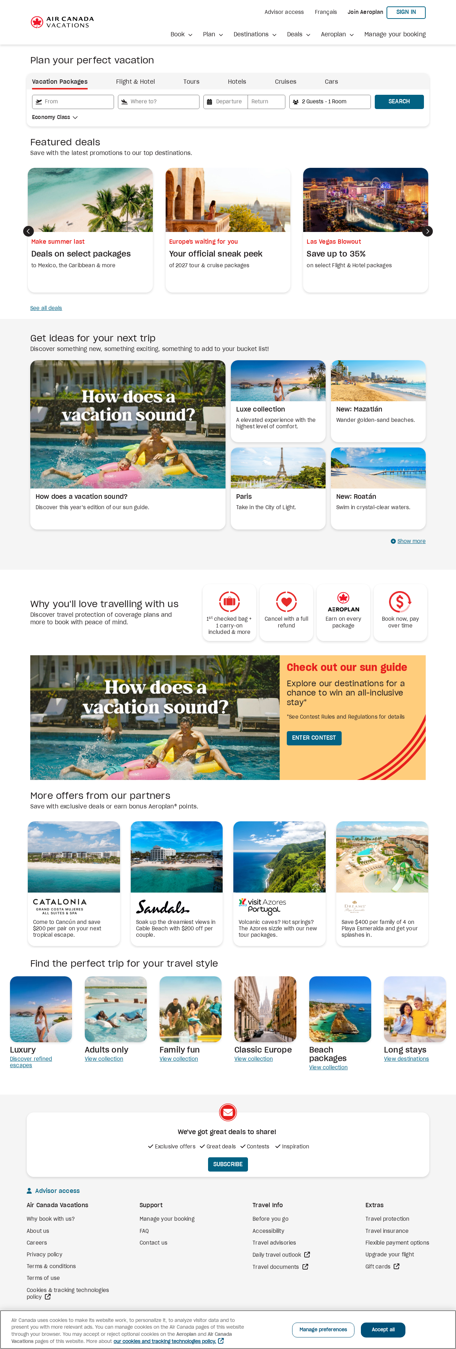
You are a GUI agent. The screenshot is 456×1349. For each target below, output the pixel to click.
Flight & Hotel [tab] (135, 82)
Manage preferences (323, 1330)
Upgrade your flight (390, 1254)
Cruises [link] (285, 82)
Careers (37, 1243)
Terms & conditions (51, 1266)
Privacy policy (44, 1254)
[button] (181, 34)
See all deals (46, 308)
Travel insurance (387, 1231)
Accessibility (268, 1231)
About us (38, 1231)
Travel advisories (274, 1243)
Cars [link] (331, 82)
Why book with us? (51, 1219)
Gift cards (379, 1267)
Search (399, 101)
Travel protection (387, 1219)
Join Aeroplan (365, 12)
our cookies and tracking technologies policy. (165, 1341)
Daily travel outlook (277, 1255)
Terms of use (43, 1278)
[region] (228, 1329)
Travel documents (276, 1267)
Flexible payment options (397, 1243)
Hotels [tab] (237, 82)
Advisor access (284, 12)
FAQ (144, 1231)
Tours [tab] (191, 82)
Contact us (153, 1243)
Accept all (383, 1330)
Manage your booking (395, 34)
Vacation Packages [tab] (60, 82)
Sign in (411, 12)
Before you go (271, 1219)
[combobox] (73, 102)
